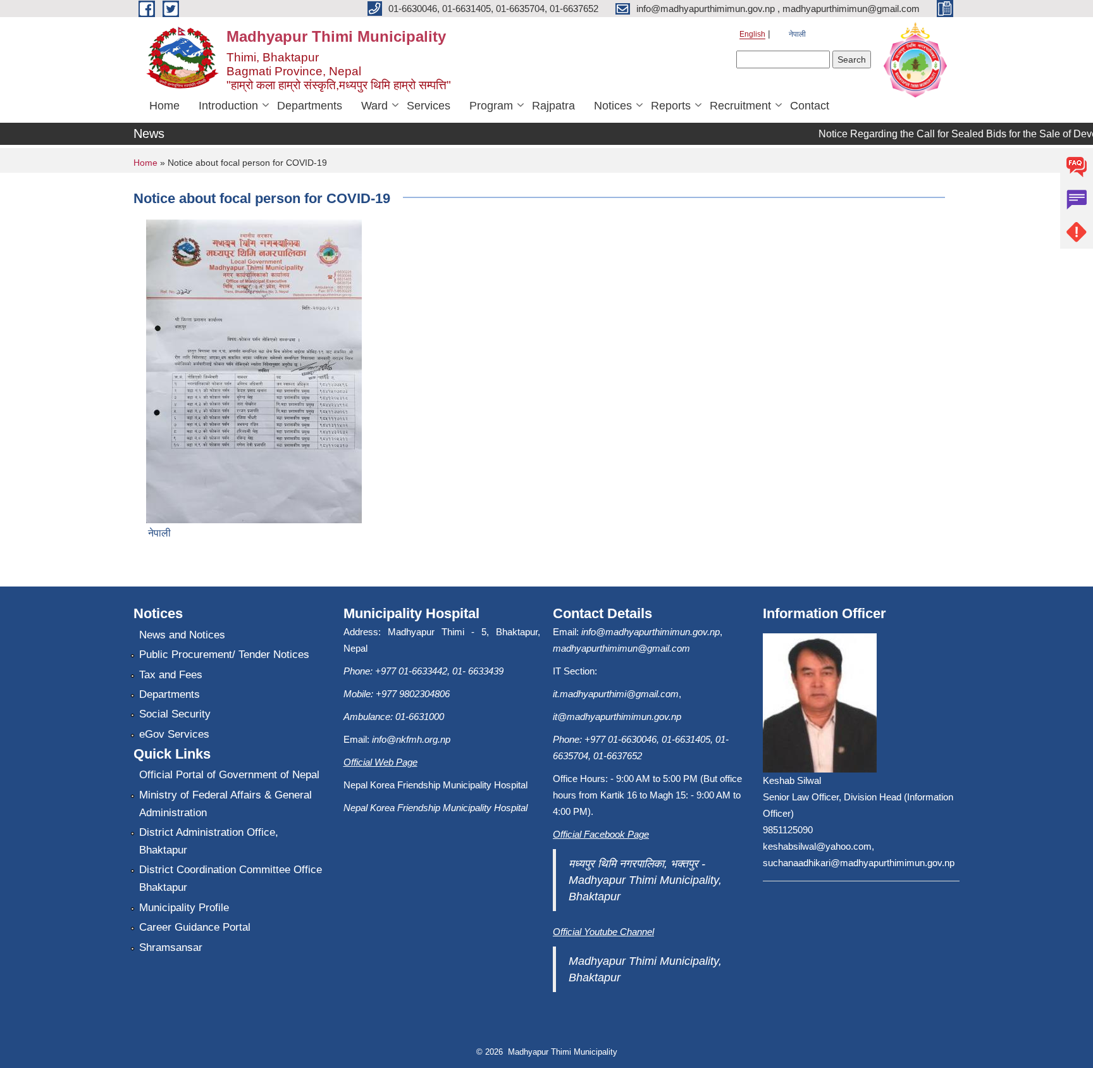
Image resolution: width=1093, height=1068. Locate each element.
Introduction (228, 105)
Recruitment (740, 105)
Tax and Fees (170, 675)
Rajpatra (553, 105)
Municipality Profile (184, 908)
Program (491, 105)
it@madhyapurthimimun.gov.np (617, 716)
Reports (671, 105)
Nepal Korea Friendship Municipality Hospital (435, 807)
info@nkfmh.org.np (411, 739)
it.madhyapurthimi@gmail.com (616, 693)
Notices (613, 105)
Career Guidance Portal (194, 927)
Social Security (175, 714)
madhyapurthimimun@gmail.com (621, 648)
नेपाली (797, 34)
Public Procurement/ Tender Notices (224, 655)
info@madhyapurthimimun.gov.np (650, 631)
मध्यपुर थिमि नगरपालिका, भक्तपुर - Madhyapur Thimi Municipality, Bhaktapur (645, 880)
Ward (374, 105)
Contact (809, 105)
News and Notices (182, 635)
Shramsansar (170, 947)
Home (164, 105)
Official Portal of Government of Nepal (229, 775)
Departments (309, 105)
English (752, 34)
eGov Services (174, 734)
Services (428, 105)
